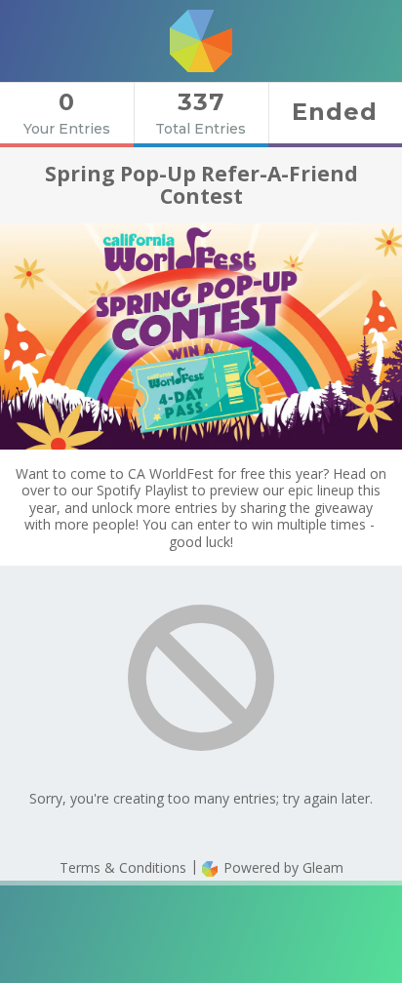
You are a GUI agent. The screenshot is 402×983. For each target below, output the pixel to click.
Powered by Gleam (281, 867)
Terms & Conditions (123, 867)
